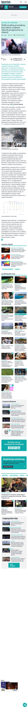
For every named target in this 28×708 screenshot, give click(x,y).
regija (22, 475)
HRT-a (12, 104)
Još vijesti (12, 565)
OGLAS (14, 15)
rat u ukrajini (14, 475)
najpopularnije (10, 518)
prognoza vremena (7, 269)
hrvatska (4, 475)
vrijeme (17, 269)
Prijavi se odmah (8, 466)
